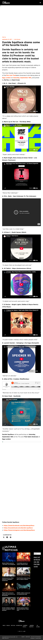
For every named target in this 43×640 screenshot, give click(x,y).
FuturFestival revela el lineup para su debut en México (23, 578)
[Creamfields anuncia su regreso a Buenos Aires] (23, 556)
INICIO (4, 625)
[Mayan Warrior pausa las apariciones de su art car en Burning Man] (9, 586)
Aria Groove (17, 39)
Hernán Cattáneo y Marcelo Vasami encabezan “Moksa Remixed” (8, 609)
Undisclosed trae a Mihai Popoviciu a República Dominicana (8, 579)
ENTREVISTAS (19, 625)
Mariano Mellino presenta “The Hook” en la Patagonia (8, 564)
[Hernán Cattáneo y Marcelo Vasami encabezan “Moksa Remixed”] (9, 601)
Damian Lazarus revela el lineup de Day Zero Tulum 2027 (23, 609)
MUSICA (8, 625)
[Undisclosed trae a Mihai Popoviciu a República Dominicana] (9, 571)
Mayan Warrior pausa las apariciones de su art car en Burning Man (8, 594)
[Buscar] (39, 554)
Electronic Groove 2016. (10, 636)
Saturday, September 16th (22, 78)
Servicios (28, 636)
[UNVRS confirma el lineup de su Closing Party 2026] (23, 586)
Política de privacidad (36, 636)
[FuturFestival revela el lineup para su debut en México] (23, 571)
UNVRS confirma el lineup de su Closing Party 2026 (23, 593)
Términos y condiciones (35, 638)
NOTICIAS (13, 625)
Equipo (23, 636)
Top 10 (4, 37)
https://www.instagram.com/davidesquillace (19, 530)
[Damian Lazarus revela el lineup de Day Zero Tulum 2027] (23, 601)
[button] (40, 2)
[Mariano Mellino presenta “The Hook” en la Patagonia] (9, 556)
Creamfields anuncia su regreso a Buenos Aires (22, 564)
